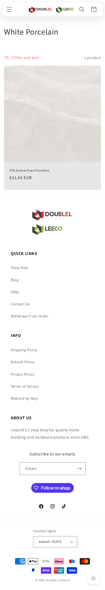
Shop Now (20, 267)
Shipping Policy (24, 349)
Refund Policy (23, 361)
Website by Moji (24, 398)
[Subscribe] (79, 468)
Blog (15, 279)
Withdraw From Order (29, 316)
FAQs (15, 292)
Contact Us (20, 304)
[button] (9, 9)
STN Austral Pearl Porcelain (29, 170)
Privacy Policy (22, 374)
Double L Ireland (57, 580)
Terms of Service (25, 386)
